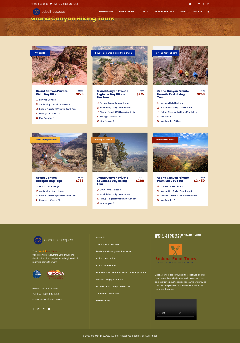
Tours (145, 11)
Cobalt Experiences (106, 265)
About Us (197, 11)
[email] (190, 4)
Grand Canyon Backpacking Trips (49, 179)
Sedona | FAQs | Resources (109, 279)
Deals (183, 11)
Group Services (127, 11)
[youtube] (203, 4)
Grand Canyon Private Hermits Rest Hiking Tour (173, 94)
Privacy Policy (103, 300)
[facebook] (194, 4)
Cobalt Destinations (106, 258)
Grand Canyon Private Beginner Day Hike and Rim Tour (112, 94)
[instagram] (208, 4)
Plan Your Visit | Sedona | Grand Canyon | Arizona (121, 272)
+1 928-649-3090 (39, 4)
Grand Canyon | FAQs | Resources (113, 286)
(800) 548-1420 (70, 4)
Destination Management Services (113, 251)
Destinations (106, 11)
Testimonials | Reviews (107, 244)
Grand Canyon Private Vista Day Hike (52, 92)
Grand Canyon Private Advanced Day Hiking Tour (112, 181)
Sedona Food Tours (164, 11)
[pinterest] (199, 4)
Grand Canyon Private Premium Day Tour (173, 179)
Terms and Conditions (107, 293)
